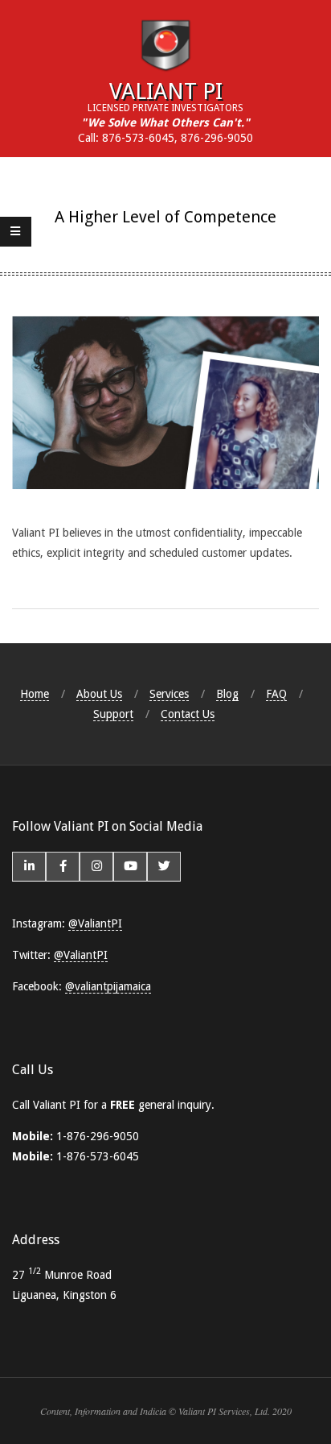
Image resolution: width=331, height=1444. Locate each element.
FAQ (276, 693)
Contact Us (188, 713)
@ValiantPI (95, 923)
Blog (227, 693)
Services (169, 693)
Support (113, 713)
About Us (99, 693)
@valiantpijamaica (108, 986)
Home (34, 693)
